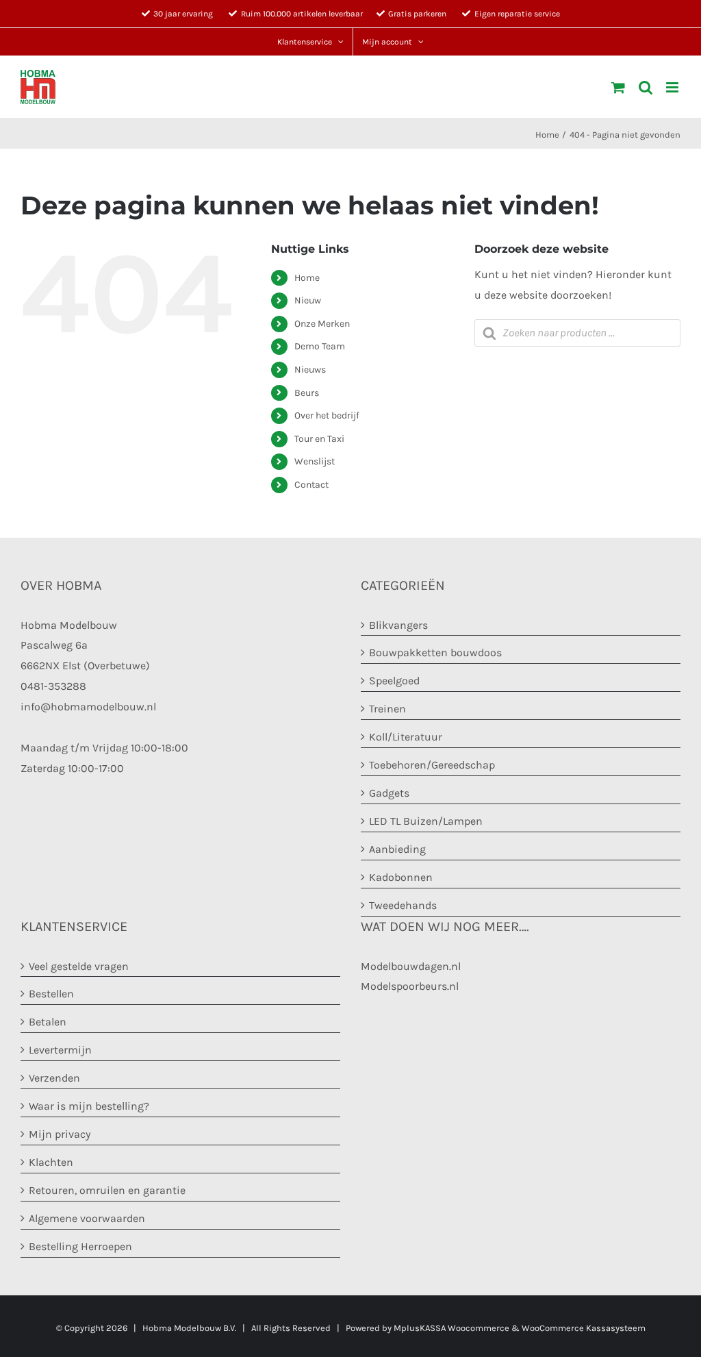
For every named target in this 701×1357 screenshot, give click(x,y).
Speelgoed (394, 680)
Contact (311, 484)
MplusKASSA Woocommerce (451, 1328)
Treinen (387, 708)
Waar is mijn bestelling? (89, 1105)
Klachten (51, 1162)
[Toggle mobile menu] (673, 87)
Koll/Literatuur (405, 736)
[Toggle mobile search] (645, 87)
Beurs (306, 393)
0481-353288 (53, 686)
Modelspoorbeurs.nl (410, 986)
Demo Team (319, 346)
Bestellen (51, 993)
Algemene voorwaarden (87, 1218)
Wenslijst (314, 461)
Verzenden (54, 1077)
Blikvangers (398, 625)
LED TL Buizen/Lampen (426, 820)
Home (307, 278)
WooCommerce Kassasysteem (584, 1328)
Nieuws (310, 369)
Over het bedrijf (326, 415)
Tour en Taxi (319, 439)
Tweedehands (403, 905)
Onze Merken (322, 323)
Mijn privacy (59, 1134)
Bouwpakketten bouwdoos (435, 652)
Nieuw (307, 300)
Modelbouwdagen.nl (411, 966)
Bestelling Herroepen (80, 1246)
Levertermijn (60, 1049)
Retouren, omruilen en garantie (107, 1190)
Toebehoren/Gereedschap (432, 764)
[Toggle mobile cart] (618, 87)
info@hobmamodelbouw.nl (88, 706)
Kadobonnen (401, 877)
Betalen (47, 1021)
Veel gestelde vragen (79, 966)
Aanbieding (397, 849)
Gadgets (389, 792)
